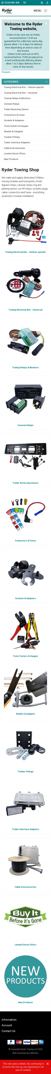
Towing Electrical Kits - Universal (20, 92)
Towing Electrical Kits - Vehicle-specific (24, 87)
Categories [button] (11, 81)
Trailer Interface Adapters (17, 142)
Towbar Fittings (12, 137)
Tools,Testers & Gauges (16, 126)
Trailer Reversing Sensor (16, 109)
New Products (11, 159)
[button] (25, 1019)
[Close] (46, 23)
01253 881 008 (12, 2)
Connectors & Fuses (14, 115)
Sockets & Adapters (14, 120)
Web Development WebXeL (25, 1053)
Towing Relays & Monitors (17, 98)
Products (6, 72)
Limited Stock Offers (14, 153)
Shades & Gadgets (13, 131)
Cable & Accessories (14, 148)
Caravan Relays (11, 103)
